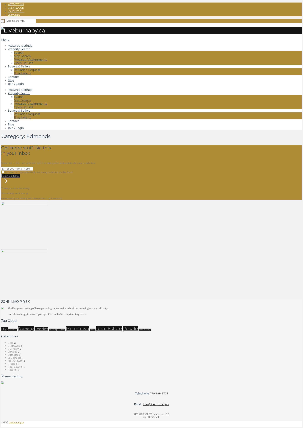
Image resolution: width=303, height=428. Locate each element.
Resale (130, 328)
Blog (11, 80)
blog (4, 329)
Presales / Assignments (30, 59)
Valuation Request (27, 70)
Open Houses (23, 63)
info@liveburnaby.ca (156, 404)
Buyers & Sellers (19, 66)
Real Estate (109, 328)
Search (19, 52)
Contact (13, 77)
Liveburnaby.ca (16, 422)
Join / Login (16, 84)
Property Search (19, 49)
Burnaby (26, 328)
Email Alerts (22, 73)
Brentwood (16, 7)
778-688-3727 (159, 393)
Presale (12, 363)
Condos (41, 329)
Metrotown (16, 4)
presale (92, 330)
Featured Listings (20, 45)
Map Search (22, 56)
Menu (5, 39)
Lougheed (16, 11)
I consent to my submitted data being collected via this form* (38, 172)
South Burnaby (145, 330)
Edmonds (14, 14)
